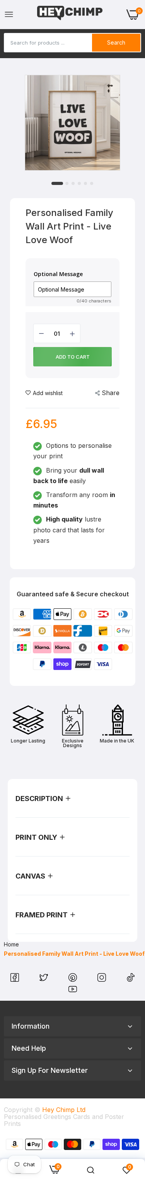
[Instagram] (103, 979)
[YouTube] (73, 991)
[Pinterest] (74, 979)
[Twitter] (45, 979)
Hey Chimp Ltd (63, 1110)
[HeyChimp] (70, 14)
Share (110, 393)
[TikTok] (131, 979)
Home (11, 944)
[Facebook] (16, 979)
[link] (90, 1170)
